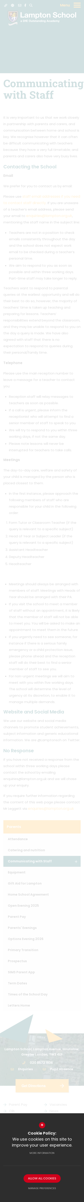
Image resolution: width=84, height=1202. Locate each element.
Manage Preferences (42, 1188)
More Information (42, 1153)
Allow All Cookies (42, 1178)
